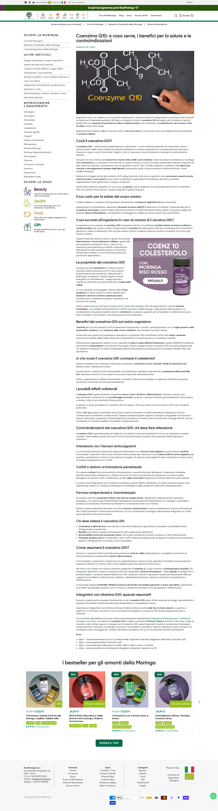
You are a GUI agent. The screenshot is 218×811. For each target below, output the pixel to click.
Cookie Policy (107, 779)
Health (50, 17)
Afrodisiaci (29, 120)
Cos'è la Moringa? (33, 41)
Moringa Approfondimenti (37, 152)
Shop (129, 16)
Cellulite (28, 124)
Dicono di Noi (141, 16)
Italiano (189, 2)
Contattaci (156, 16)
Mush (58, 17)
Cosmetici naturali (34, 164)
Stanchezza (30, 156)
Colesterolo (30, 128)
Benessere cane (32, 176)
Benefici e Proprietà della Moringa (125, 24)
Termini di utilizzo (107, 782)
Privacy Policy (107, 776)
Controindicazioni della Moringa (41, 49)
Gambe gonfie (31, 132)
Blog (121, 16)
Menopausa (30, 144)
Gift (77, 17)
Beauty (43, 17)
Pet (83, 17)
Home (73, 770)
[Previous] (19, 702)
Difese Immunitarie (34, 140)
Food (71, 17)
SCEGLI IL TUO (109, 743)
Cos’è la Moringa (95, 24)
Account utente (107, 773)
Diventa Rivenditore (157, 24)
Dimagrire (29, 111)
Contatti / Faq (107, 770)
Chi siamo (73, 773)
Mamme (28, 160)
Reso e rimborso (108, 785)
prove (95, 306)
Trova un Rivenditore (72, 779)
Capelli (27, 136)
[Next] (199, 702)
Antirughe (29, 116)
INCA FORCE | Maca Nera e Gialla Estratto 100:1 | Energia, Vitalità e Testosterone (86, 718)
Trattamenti (143, 782)
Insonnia (28, 168)
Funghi (142, 785)
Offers (64, 17)
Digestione (29, 172)
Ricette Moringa (32, 148)
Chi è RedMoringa (107, 16)
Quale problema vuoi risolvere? (66, 24)
